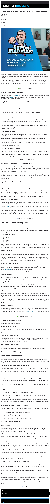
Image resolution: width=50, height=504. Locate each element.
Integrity (45, 476)
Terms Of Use (14, 500)
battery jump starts (30, 311)
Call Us (2, 3)
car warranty (4, 25)
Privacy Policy (8, 500)
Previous (4, 490)
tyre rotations (8, 269)
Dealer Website (3, 502)
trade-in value (28, 144)
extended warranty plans (32, 472)
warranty (11, 97)
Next (3, 495)
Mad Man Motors (4, 1)
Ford (38, 196)
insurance (17, 95)
